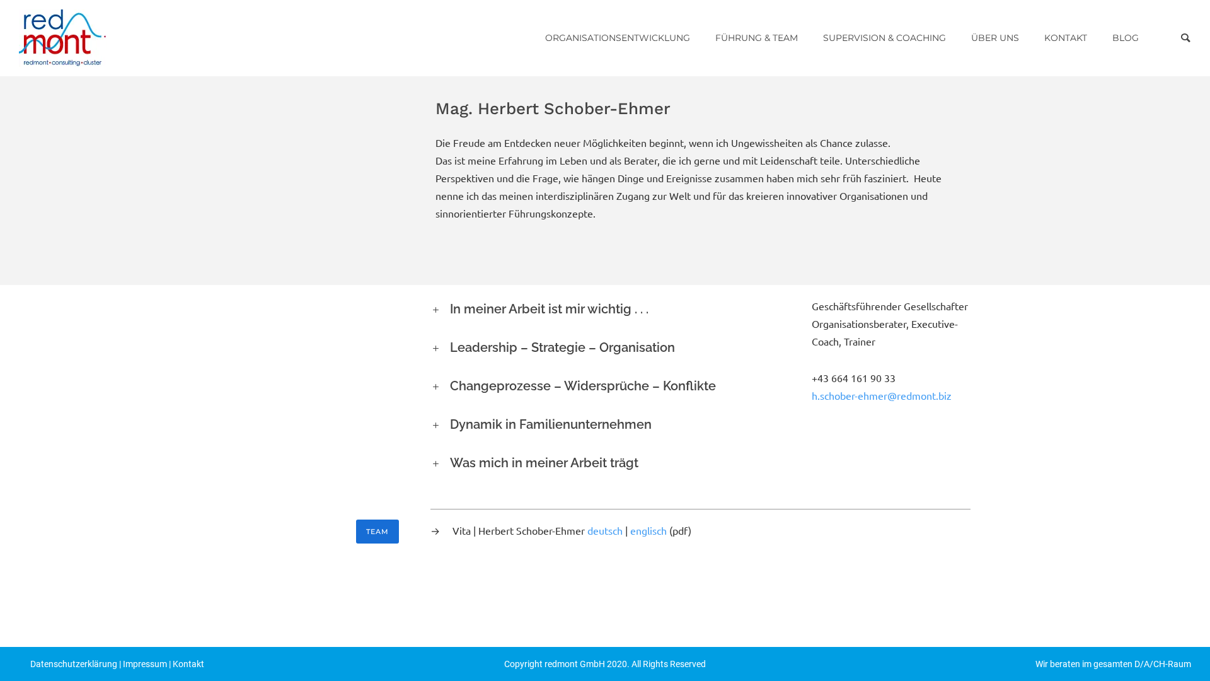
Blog (1125, 38)
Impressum (145, 664)
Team (377, 531)
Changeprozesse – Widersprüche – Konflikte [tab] (583, 385)
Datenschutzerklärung (73, 664)
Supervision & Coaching (884, 38)
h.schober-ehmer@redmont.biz (882, 396)
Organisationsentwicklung (617, 38)
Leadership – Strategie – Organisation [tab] (562, 347)
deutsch (605, 531)
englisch (648, 531)
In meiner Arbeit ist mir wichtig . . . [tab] (549, 309)
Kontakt (1065, 38)
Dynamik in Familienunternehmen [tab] (551, 424)
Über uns (995, 38)
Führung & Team (756, 38)
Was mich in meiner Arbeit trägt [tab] (544, 462)
